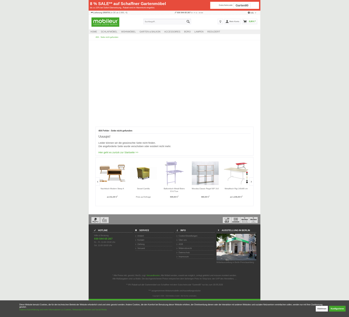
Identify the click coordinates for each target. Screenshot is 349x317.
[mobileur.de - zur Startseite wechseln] (105, 22)
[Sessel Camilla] (143, 173)
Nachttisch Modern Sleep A (112, 188)
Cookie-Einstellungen (187, 236)
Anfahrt (140, 236)
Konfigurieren (337, 308)
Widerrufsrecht (185, 248)
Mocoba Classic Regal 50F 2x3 (205, 188)
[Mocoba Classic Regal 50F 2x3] (205, 173)
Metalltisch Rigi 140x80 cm (236, 188)
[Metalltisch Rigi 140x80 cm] (236, 173)
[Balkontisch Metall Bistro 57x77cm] (174, 173)
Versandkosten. (153, 275)
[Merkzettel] (220, 21)
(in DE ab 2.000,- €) (110, 12)
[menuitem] (167, 21)
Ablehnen (321, 308)
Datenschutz (184, 252)
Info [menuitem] (252, 13)
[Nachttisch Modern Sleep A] (112, 173)
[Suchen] (188, 21)
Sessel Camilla (143, 188)
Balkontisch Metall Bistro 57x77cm (174, 189)
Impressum (183, 256)
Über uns (182, 240)
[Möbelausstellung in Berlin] (236, 247)
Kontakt (140, 240)
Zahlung (141, 244)
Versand (141, 248)
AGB (180, 244)
